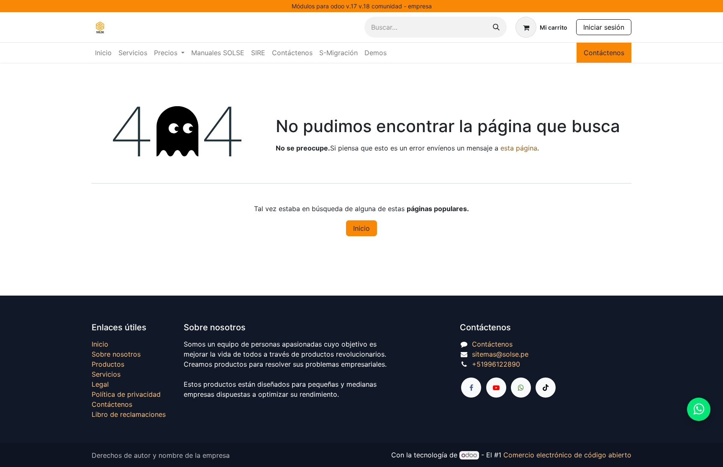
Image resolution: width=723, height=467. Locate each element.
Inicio (361, 228)
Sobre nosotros (116, 354)
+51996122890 (496, 364)
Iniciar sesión (603, 27)
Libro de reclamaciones (129, 414)
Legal (100, 384)
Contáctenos (604, 52)
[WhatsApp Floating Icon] (698, 409)
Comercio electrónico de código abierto (567, 455)
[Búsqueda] (496, 27)
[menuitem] (103, 52)
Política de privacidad (126, 394)
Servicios (106, 374)
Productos (108, 364)
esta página (518, 148)
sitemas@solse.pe (500, 354)
